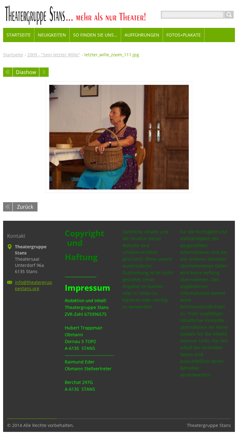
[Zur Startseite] (85, 22)
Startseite (13, 55)
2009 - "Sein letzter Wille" (53, 55)
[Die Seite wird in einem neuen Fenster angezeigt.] (119, 137)
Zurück (25, 206)
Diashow (26, 72)
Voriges (7, 72)
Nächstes (44, 72)
